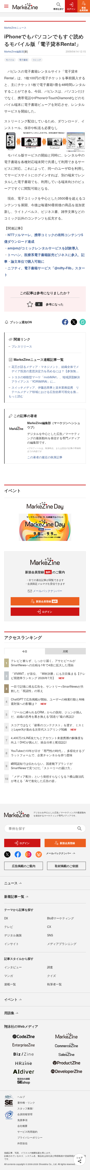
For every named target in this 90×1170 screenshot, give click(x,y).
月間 (65, 651)
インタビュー (13, 967)
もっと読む (16, 396)
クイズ (51, 976)
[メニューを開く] (6, 6)
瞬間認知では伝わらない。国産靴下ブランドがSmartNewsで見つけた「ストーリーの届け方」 (42, 765)
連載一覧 (10, 984)
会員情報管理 (24, 1114)
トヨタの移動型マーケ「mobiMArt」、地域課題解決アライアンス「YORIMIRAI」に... (46, 379)
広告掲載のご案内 (23, 866)
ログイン (47, 612)
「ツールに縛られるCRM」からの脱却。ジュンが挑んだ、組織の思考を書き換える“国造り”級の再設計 (46, 714)
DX (6, 918)
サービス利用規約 (27, 1131)
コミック (37, 59)
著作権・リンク (26, 1102)
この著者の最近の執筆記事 (44, 457)
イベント (11, 999)
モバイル (10, 59)
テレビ (8, 927)
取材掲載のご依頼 (66, 866)
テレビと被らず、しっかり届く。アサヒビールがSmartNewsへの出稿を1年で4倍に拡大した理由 (43, 663)
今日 (24, 651)
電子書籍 (23, 59)
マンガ (8, 976)
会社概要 (22, 1125)
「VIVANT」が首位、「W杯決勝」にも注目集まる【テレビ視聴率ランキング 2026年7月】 (48, 675)
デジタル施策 (13, 935)
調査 (50, 967)
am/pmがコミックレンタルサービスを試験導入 (43, 248)
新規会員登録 (46, 601)
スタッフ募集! (25, 1108)
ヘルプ (21, 1096)
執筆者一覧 (54, 984)
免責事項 (22, 1120)
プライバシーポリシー (29, 1137)
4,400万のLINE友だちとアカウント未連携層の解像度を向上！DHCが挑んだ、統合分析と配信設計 (47, 740)
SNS (50, 935)
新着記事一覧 (14, 896)
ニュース (11, 883)
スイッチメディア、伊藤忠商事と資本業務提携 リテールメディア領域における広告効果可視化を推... (45, 389)
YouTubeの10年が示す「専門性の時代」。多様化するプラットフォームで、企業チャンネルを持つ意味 (48, 753)
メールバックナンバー (47, 591)
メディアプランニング (61, 944)
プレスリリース (22, 346)
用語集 (9, 1012)
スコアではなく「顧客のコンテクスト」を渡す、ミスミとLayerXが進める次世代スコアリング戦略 (47, 727)
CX (49, 927)
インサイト (11, 944)
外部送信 (22, 1143)
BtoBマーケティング (60, 918)
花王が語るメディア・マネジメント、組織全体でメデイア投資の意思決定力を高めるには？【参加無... (45, 369)
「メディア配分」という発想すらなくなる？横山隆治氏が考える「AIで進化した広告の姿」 (47, 778)
